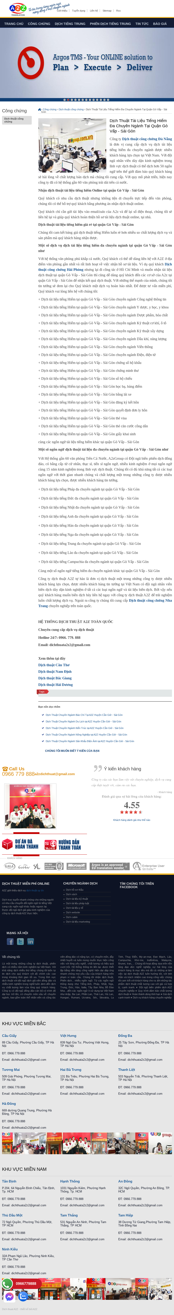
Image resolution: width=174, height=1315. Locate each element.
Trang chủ (13, 24)
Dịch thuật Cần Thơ (54, 665)
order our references (66, 844)
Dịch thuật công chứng (14, 120)
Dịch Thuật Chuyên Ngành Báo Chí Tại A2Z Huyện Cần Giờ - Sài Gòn (84, 715)
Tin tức (142, 24)
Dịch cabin (71, 917)
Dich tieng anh (18, 10)
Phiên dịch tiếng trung (110, 24)
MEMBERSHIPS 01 (9, 866)
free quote (23, 844)
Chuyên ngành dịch (80, 883)
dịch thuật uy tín (35, 890)
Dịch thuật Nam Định (55, 671)
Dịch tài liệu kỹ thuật (77, 898)
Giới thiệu (62, 10)
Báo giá (160, 24)
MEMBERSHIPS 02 (24, 866)
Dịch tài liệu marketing (78, 921)
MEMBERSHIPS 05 (76, 866)
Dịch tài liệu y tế (74, 907)
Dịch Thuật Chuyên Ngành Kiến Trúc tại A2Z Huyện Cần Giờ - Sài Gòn (84, 728)
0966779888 (26, 1284)
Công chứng (39, 24)
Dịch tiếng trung (70, 24)
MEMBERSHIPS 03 (37, 866)
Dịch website (73, 912)
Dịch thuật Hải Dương (55, 685)
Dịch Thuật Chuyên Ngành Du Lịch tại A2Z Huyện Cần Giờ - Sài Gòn (83, 721)
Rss (118, 10)
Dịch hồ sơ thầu (74, 889)
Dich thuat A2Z (10, 1309)
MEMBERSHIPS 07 (149, 866)
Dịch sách (71, 894)
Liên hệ (94, 10)
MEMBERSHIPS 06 (109, 866)
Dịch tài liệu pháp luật (77, 903)
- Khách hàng (164, 792)
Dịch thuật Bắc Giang (55, 678)
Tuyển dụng (78, 10)
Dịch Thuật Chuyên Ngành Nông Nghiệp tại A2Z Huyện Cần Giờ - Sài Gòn (86, 734)
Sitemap (107, 10)
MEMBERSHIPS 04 (54, 866)
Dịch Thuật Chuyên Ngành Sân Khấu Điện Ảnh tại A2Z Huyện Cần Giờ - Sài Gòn (90, 741)
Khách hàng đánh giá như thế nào (131, 820)
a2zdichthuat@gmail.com (55, 774)
